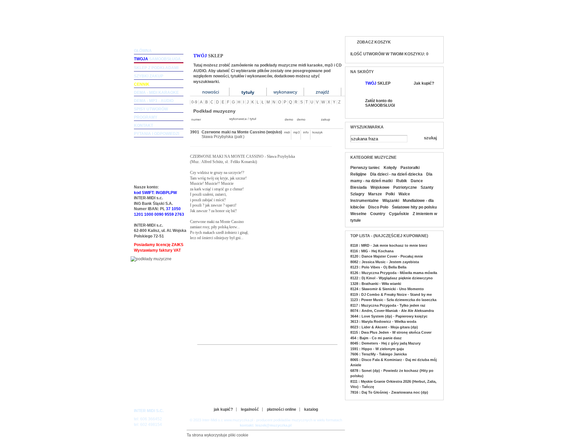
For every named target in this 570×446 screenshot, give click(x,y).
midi (287, 132)
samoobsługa (157, 59)
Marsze (375, 194)
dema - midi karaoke (156, 92)
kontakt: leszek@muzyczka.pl (266, 425)
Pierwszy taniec (365, 167)
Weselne (358, 213)
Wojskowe (380, 187)
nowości (210, 92)
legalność (250, 409)
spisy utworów (151, 109)
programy (145, 117)
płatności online (281, 409)
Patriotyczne (405, 187)
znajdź (322, 92)
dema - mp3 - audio (154, 100)
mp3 (296, 132)
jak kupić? (223, 409)
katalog (311, 409)
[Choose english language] (417, 25)
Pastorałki (410, 167)
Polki (390, 194)
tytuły (247, 92)
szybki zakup (148, 76)
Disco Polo (378, 207)
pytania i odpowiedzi (156, 133)
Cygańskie (399, 213)
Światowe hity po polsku (414, 207)
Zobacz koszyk (374, 42)
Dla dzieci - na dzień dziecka (396, 174)
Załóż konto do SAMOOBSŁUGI (379, 103)
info (306, 132)
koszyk (315, 132)
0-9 (194, 102)
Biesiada (358, 187)
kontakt (143, 125)
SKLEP (378, 83)
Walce (404, 194)
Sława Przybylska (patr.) (223, 136)
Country (377, 213)
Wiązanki (390, 200)
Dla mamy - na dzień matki (391, 177)
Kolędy (390, 167)
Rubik (401, 181)
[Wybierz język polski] (430, 25)
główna (143, 50)
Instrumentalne (364, 200)
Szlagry (357, 194)
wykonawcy (285, 92)
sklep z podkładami (156, 68)
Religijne (358, 174)
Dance (417, 181)
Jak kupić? (424, 83)
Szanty (427, 187)
